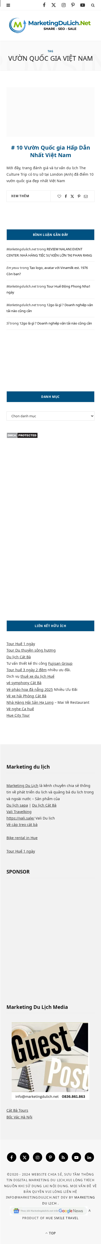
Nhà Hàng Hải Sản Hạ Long (30, 702)
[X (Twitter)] (24, 1157)
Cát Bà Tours (17, 1110)
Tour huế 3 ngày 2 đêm (26, 669)
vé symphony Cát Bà (23, 682)
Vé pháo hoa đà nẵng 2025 (29, 689)
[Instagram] (37, 1157)
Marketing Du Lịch (22, 785)
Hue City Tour (18, 715)
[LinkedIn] (89, 1157)
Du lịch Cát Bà (18, 656)
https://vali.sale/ (20, 818)
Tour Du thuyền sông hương (31, 650)
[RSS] (63, 1157)
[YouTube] (76, 1157)
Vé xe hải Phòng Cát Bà (26, 695)
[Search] (93, 5)
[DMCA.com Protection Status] (22, 437)
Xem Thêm (20, 196)
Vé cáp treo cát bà (22, 824)
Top (52, 1233)
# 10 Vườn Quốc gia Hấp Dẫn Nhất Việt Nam (50, 151)
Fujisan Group (60, 663)
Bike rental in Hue (22, 837)
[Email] (86, 196)
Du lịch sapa (17, 805)
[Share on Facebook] (66, 196)
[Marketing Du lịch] (50, 25)
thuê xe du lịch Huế (37, 676)
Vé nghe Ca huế (20, 708)
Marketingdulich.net (21, 249)
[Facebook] (11, 1157)
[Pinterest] (79, 196)
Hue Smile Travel (62, 1218)
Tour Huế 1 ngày (20, 643)
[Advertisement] (50, 361)
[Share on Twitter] (72, 196)
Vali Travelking (19, 811)
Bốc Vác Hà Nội (19, 1117)
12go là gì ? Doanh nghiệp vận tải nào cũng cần (55, 323)
